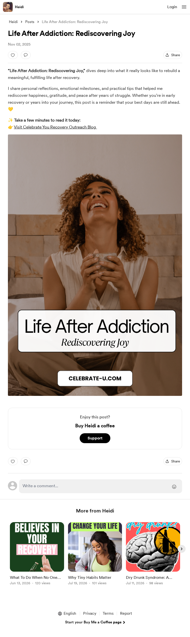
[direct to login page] (100, 486)
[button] (184, 7)
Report (126, 613)
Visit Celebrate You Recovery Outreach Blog (55, 127)
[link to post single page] (37, 554)
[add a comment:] (26, 55)
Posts (29, 22)
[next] (182, 549)
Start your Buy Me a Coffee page (93, 622)
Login (172, 6)
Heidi (19, 7)
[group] (37, 556)
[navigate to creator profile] (8, 7)
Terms (108, 613)
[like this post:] (13, 55)
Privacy (89, 613)
